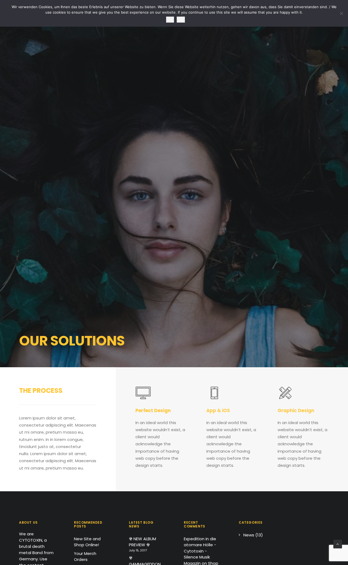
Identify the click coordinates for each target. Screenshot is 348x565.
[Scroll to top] (337, 544)
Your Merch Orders (85, 557)
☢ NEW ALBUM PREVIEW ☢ (142, 542)
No (180, 19)
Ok (170, 19)
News (248, 535)
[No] (341, 13)
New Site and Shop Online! (87, 542)
